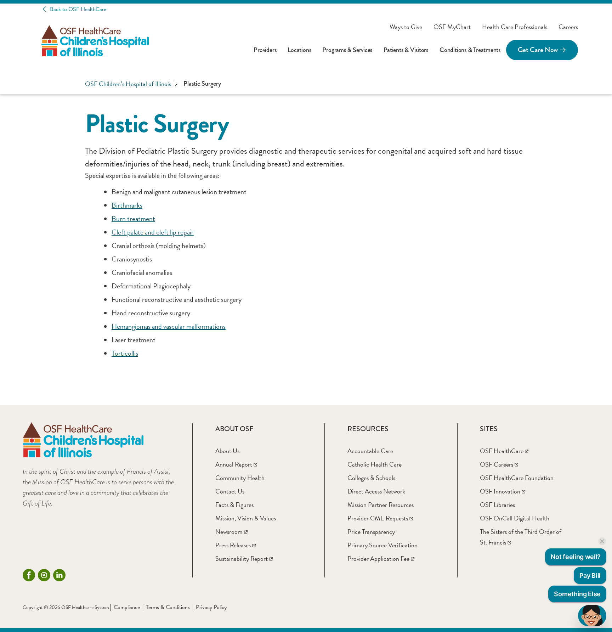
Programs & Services (347, 50)
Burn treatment (133, 218)
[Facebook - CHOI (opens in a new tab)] (29, 575)
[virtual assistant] (592, 615)
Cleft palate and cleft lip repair (153, 232)
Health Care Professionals (514, 27)
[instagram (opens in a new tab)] (44, 575)
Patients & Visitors (406, 50)
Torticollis (125, 353)
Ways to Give (406, 27)
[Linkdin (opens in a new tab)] (59, 575)
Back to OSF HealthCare (78, 9)
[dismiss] (602, 541)
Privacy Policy (211, 607)
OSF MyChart (452, 27)
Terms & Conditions (168, 607)
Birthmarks (127, 205)
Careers (568, 27)
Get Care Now (538, 50)
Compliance (127, 607)
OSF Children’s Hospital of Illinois (128, 84)
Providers (265, 50)
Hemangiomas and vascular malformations (169, 326)
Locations (299, 50)
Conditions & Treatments (470, 50)
